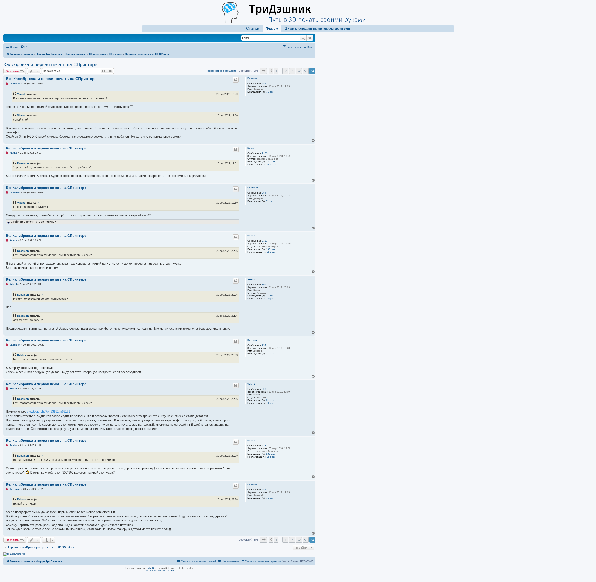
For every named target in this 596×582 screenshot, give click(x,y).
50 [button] (285, 71)
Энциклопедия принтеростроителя (317, 28)
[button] (263, 71)
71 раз (270, 92)
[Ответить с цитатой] (236, 80)
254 (264, 83)
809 (264, 284)
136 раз (270, 161)
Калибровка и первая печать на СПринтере (50, 64)
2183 (265, 153)
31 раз (270, 295)
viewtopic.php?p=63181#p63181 (48, 411)
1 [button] (276, 71)
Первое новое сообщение (221, 70)
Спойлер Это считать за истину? (33, 221)
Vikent (21, 94)
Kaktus (251, 148)
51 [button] (292, 71)
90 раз (270, 298)
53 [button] (305, 71)
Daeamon (252, 78)
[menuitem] (25, 47)
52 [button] (299, 71)
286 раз (271, 164)
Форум (272, 28)
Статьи (252, 28)
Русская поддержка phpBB (159, 570)
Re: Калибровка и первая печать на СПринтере (51, 79)
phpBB (152, 568)
